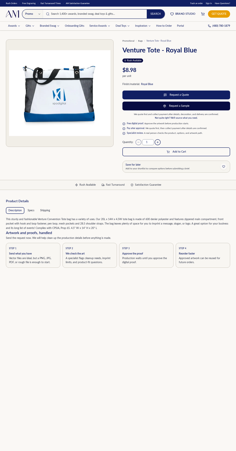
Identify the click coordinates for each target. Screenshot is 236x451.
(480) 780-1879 (221, 26)
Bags (140, 41)
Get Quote (219, 14)
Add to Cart (179, 152)
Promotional (128, 41)
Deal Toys (121, 26)
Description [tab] (15, 210)
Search (155, 14)
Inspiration (141, 26)
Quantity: (127, 142)
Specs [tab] (31, 210)
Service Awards (98, 26)
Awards (12, 26)
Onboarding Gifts (74, 26)
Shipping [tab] (45, 210)
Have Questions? (222, 3)
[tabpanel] (118, 223)
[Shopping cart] (202, 14)
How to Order (164, 26)
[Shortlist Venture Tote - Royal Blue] (223, 166)
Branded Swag (48, 26)
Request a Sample (179, 106)
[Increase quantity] (158, 142)
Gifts (28, 26)
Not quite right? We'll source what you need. (176, 118)
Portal (180, 26)
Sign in (209, 3)
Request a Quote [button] (179, 95)
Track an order (196, 3)
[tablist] (118, 210)
